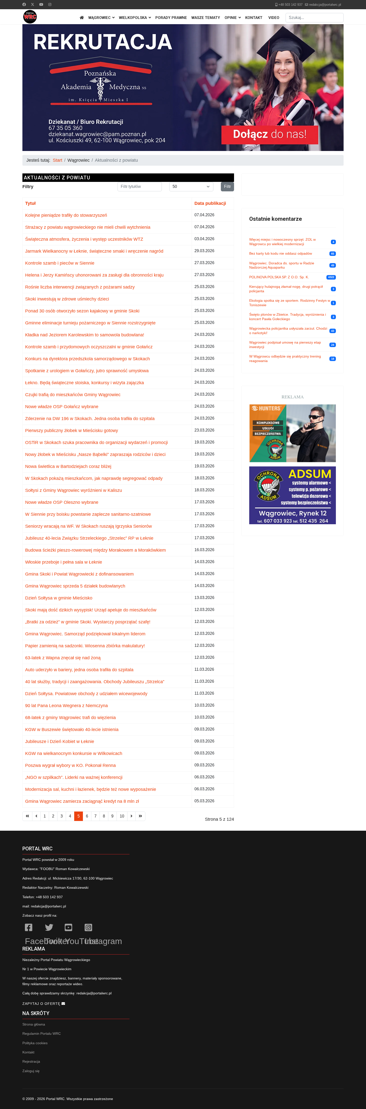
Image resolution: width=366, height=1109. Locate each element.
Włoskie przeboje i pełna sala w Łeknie (63, 562)
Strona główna (33, 1024)
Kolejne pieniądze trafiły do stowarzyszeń (66, 215)
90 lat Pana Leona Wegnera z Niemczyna (66, 705)
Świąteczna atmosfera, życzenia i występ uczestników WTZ (84, 239)
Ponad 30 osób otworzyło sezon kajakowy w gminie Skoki (82, 310)
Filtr (227, 186)
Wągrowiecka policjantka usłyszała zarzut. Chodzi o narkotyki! (288, 330)
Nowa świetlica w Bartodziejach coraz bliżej (68, 466)
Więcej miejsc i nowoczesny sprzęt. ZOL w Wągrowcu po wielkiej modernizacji (282, 241)
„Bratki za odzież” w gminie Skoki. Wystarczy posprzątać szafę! (87, 621)
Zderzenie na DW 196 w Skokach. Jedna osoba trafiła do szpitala (90, 418)
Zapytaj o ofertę (41, 1004)
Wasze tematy (205, 17)
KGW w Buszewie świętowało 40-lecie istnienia (72, 729)
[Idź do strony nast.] (131, 816)
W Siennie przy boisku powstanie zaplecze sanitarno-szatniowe (88, 514)
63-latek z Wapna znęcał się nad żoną (63, 657)
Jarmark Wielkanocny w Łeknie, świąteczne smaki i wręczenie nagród (94, 251)
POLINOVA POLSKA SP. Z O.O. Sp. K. (279, 277)
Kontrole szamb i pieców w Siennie (59, 263)
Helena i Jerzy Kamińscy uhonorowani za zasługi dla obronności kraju (94, 275)
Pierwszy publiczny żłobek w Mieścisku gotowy (71, 430)
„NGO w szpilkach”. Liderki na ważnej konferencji (73, 777)
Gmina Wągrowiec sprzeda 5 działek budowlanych (75, 586)
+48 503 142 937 (290, 4)
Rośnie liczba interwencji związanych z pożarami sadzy (80, 287)
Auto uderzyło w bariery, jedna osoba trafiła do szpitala (79, 669)
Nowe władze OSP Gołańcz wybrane (61, 406)
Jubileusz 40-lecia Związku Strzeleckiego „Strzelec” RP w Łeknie (89, 538)
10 (122, 816)
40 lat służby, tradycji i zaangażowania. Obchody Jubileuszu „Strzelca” (94, 681)
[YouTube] (72, 928)
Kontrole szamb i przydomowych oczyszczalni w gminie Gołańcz (89, 346)
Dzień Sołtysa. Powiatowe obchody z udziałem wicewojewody (86, 693)
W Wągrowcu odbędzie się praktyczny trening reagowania (285, 358)
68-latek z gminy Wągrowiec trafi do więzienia (70, 717)
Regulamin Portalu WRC (41, 1033)
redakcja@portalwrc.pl (325, 4)
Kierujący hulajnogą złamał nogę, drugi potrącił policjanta (286, 289)
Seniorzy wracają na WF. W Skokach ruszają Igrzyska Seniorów (88, 526)
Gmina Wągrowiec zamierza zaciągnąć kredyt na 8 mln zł (82, 801)
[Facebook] (24, 4)
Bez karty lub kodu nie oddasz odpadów (280, 253)
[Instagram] (49, 4)
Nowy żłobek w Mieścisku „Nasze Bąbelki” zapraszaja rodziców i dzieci (95, 454)
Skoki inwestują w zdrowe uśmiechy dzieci (67, 298)
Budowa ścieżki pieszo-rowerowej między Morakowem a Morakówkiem (95, 550)
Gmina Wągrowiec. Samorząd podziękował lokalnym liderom (85, 633)
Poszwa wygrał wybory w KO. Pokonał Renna (70, 765)
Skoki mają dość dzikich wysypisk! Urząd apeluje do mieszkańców (90, 609)
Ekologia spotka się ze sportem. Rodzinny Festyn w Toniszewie (289, 302)
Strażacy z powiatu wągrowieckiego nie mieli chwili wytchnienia (87, 227)
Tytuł (30, 203)
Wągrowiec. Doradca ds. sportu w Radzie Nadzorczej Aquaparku (281, 265)
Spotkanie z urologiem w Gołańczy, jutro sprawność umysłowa (87, 370)
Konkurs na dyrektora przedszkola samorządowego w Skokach (87, 358)
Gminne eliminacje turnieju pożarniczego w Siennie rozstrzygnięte (90, 322)
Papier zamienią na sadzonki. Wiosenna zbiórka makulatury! (85, 645)
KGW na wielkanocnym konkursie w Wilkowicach (73, 753)
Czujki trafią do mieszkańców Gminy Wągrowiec (73, 394)
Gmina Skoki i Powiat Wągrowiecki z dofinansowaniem (79, 574)
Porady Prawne (171, 17)
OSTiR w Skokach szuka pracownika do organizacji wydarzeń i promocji (96, 442)
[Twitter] (32, 4)
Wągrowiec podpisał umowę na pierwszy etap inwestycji (285, 344)
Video (273, 17)
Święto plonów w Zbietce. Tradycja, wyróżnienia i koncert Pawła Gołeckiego (287, 316)
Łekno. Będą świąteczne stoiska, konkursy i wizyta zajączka (84, 382)
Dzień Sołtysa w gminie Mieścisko (58, 597)
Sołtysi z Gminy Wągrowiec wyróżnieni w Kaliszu (73, 490)
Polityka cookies (35, 1043)
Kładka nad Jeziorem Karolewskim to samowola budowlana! (84, 334)
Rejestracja (31, 1061)
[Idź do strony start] (27, 816)
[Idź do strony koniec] (140, 816)
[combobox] (315, 17)
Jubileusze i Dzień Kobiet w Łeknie (59, 741)
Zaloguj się (31, 1071)
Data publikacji (210, 203)
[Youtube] (41, 4)
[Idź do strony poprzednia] (36, 816)
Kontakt (253, 17)
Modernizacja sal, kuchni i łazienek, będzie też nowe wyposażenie (90, 789)
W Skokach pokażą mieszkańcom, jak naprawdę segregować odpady (94, 478)
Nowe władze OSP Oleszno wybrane (61, 502)
